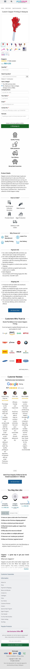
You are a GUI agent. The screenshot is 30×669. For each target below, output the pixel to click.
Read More (26, 569)
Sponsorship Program (6, 608)
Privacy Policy (20, 656)
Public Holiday (4, 619)
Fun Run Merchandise (6, 616)
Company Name (5, 90)
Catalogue (3, 595)
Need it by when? (6, 74)
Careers (3, 606)
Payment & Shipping (6, 587)
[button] (2, 417)
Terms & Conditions (11, 656)
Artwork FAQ (14, 513)
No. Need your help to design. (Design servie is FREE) (11, 87)
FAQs (2, 598)
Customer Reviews (5, 603)
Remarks (3, 114)
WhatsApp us (25, 544)
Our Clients (4, 601)
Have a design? (5, 81)
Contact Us (3, 593)
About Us (3, 582)
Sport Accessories (16, 8)
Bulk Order (8, 8)
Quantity (4, 67)
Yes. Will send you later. (9, 84)
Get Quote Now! (15, 310)
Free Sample (4, 614)
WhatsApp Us (15, 126)
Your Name (5, 96)
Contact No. (5, 108)
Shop (2, 585)
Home (2, 8)
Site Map (3, 622)
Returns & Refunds (5, 590)
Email (3, 102)
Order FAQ (5, 513)
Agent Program (5, 611)
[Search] (11, 1)
